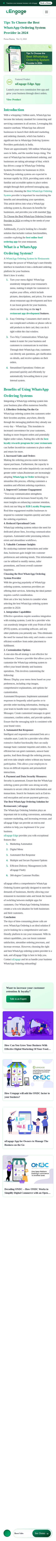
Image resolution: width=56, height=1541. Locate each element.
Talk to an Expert (18, 999)
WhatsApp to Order (23, 477)
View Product (13, 99)
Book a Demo (45, 3)
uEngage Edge (11, 835)
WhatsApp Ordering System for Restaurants (27, 258)
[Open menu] (46, 12)
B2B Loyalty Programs (38, 506)
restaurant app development (25, 313)
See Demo (40, 1533)
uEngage (16, 959)
